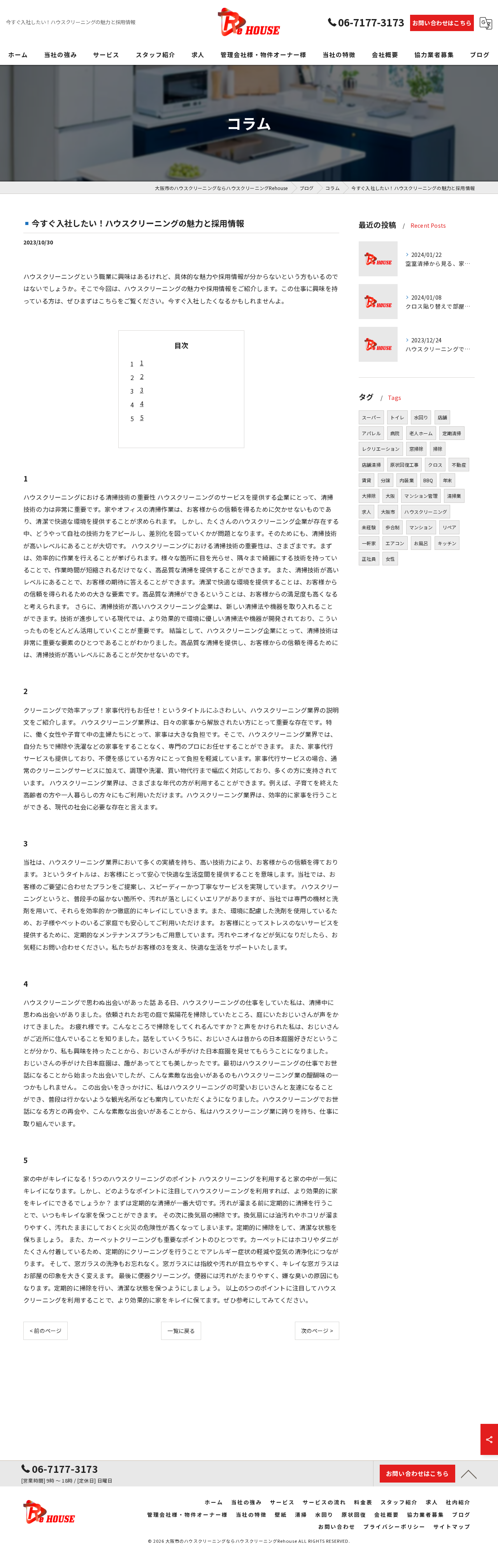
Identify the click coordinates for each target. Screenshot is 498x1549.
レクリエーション (381, 448)
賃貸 (366, 480)
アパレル (371, 433)
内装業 (407, 480)
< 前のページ (45, 1330)
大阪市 (388, 511)
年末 (447, 480)
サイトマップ (452, 1526)
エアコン (395, 543)
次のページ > (317, 1330)
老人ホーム (421, 433)
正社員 (369, 558)
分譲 (385, 480)
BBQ (428, 480)
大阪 (390, 495)
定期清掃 (451, 433)
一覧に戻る (181, 1330)
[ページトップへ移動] (469, 1473)
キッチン (447, 543)
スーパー (371, 417)
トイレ (397, 417)
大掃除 (369, 495)
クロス (435, 464)
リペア (449, 527)
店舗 (442, 417)
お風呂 (421, 543)
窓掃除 (416, 448)
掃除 (437, 448)
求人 (366, 511)
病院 (395, 433)
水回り (421, 417)
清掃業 (454, 495)
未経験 (369, 527)
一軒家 (369, 543)
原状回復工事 (404, 464)
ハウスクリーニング (425, 511)
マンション (421, 527)
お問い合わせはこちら (442, 23)
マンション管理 (420, 495)
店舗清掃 (371, 464)
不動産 (459, 464)
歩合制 (393, 527)
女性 (390, 558)
